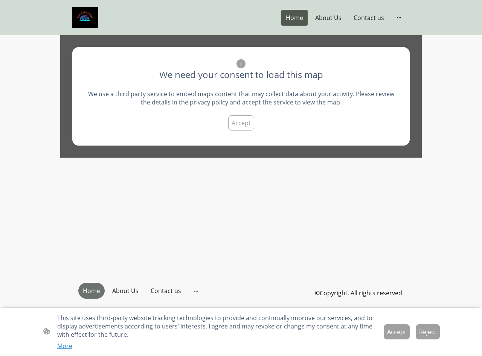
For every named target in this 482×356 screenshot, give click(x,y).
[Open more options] (399, 18)
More (64, 346)
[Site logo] (85, 17)
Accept (241, 123)
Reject (427, 332)
